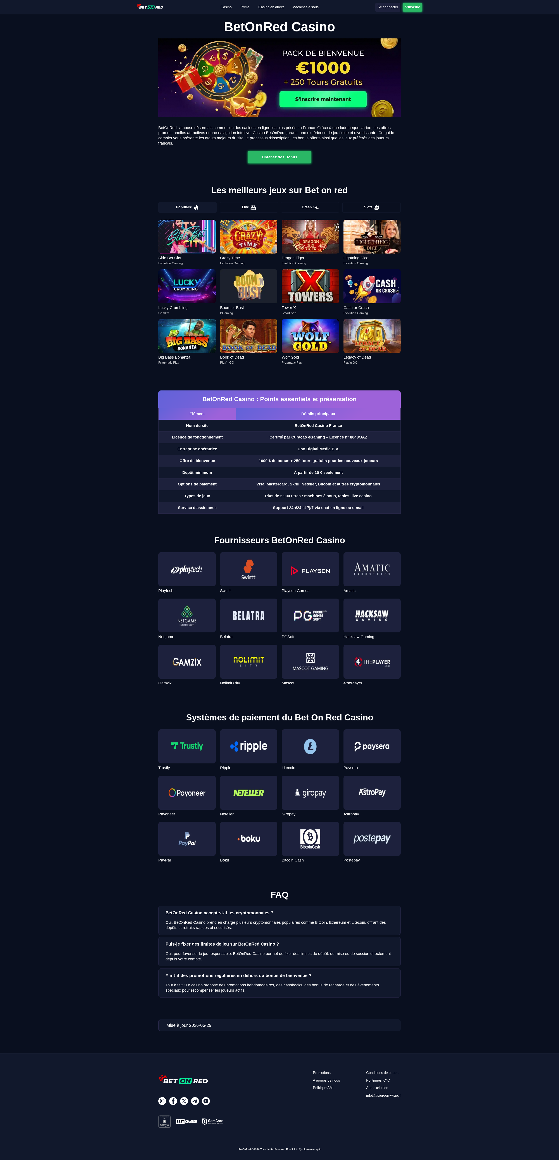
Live (245, 207)
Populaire (184, 207)
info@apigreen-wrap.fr (383, 1095)
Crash (307, 207)
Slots (368, 207)
